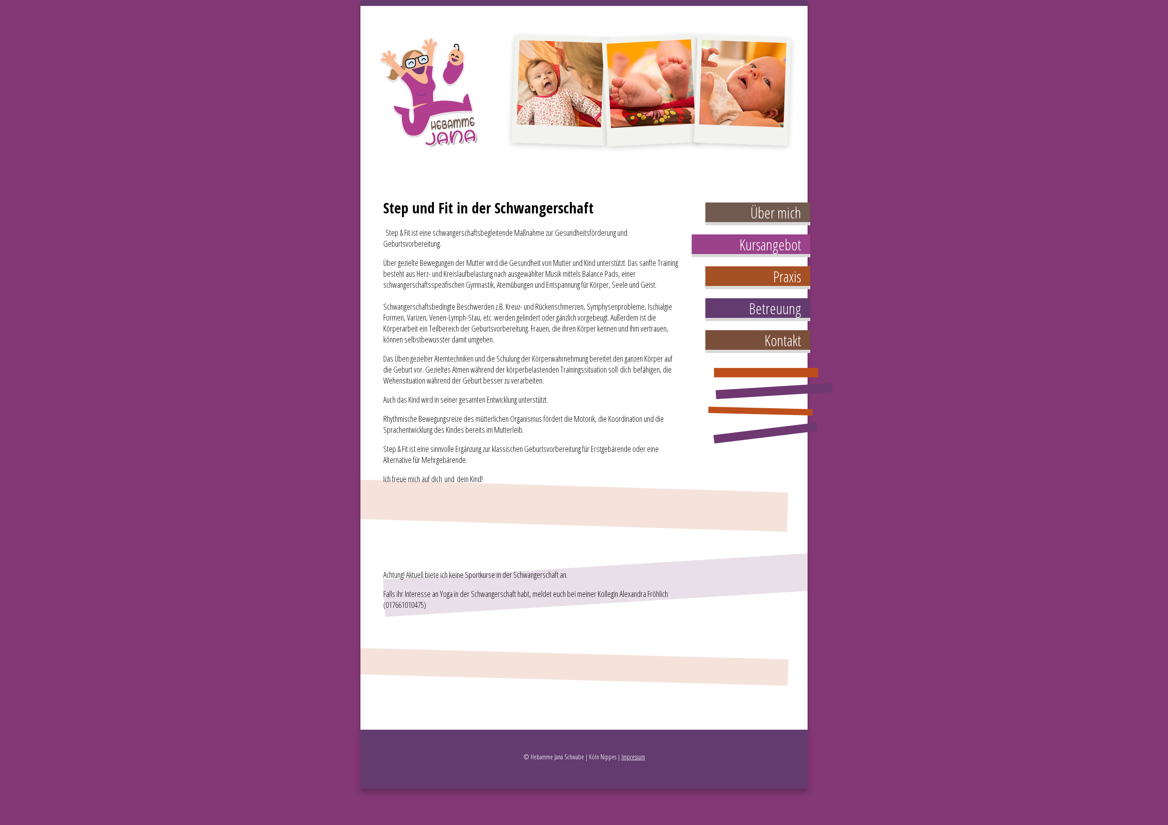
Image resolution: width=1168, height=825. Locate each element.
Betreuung (775, 308)
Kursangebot (770, 244)
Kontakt (782, 340)
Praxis (787, 276)
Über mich (776, 212)
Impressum (633, 756)
